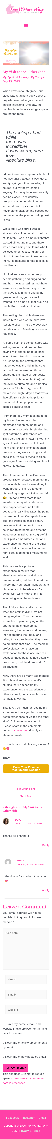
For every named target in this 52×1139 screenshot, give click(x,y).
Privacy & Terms (29, 1130)
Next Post (26, 796)
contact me (21, 730)
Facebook (12, 1117)
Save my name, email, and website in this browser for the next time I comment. (25, 1028)
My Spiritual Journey (16, 77)
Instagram (28, 1117)
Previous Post (26, 789)
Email (42, 1117)
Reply (45, 845)
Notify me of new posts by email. (26, 1056)
